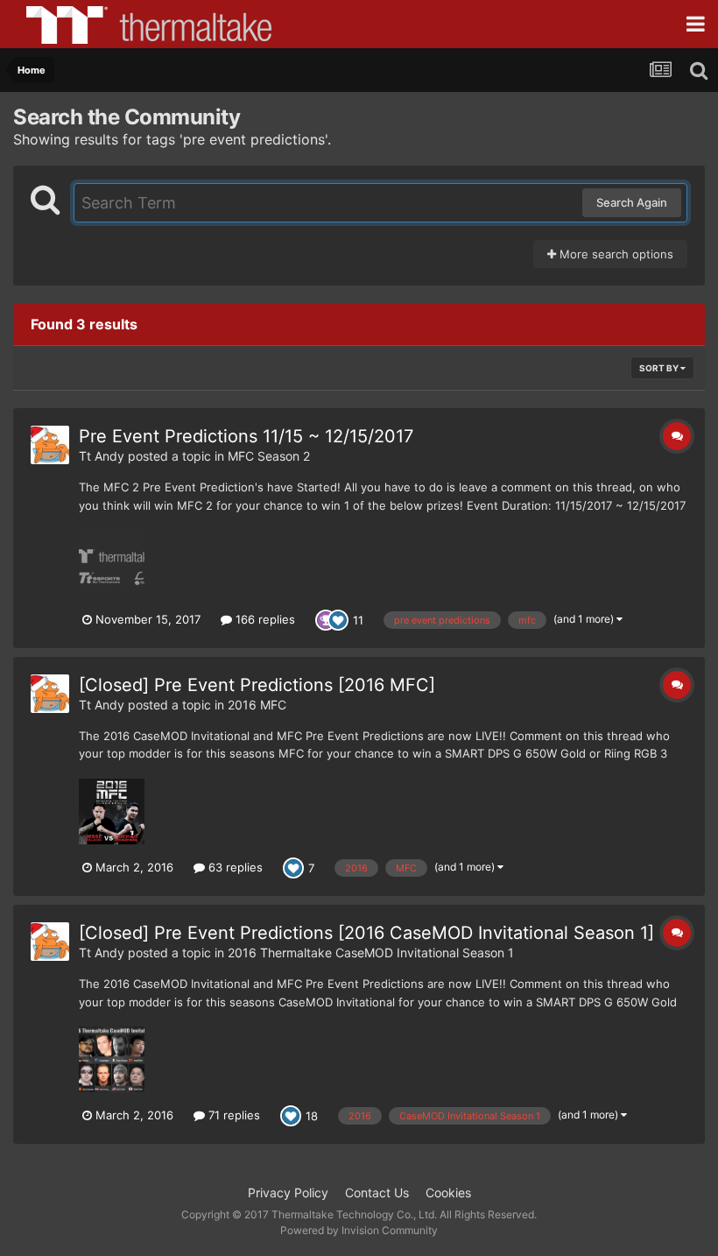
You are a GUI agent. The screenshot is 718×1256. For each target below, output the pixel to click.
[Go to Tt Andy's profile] (50, 445)
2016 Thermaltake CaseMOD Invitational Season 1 (371, 952)
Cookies (448, 1192)
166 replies (263, 619)
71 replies (232, 1115)
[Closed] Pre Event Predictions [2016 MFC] (257, 684)
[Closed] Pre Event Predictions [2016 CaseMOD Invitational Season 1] (366, 932)
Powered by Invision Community (359, 1230)
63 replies (234, 867)
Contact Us (377, 1192)
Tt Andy (101, 455)
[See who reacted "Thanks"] (325, 618)
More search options (614, 254)
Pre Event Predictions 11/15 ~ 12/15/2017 (246, 436)
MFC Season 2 (269, 455)
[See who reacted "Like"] (337, 618)
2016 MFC (257, 704)
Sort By (659, 368)
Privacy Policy (288, 1192)
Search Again (631, 202)
